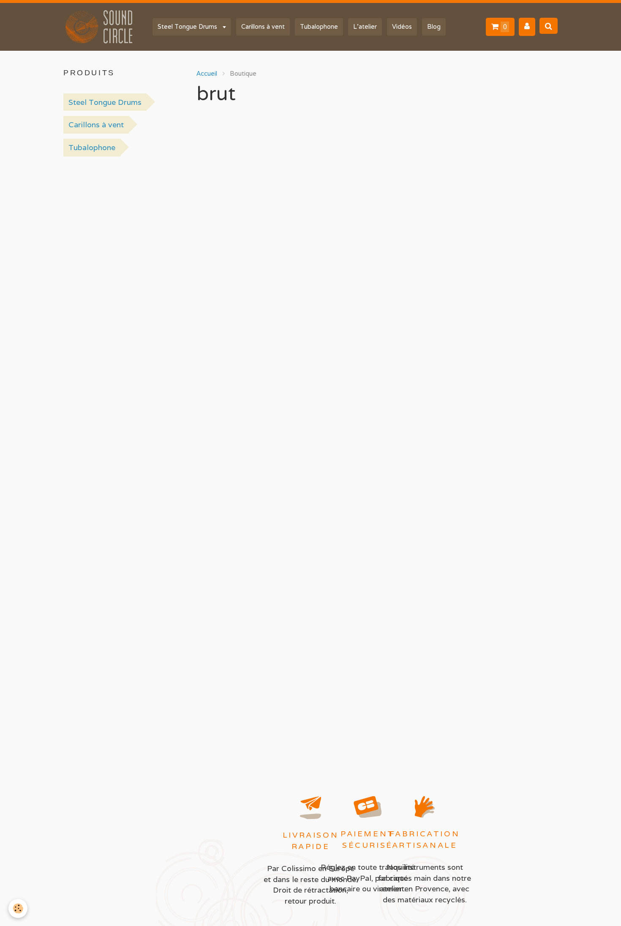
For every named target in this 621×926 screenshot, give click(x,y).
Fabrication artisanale (424, 839)
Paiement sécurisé (367, 839)
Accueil (206, 73)
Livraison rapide (310, 840)
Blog (434, 26)
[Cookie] (17, 908)
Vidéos (402, 26)
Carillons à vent (263, 26)
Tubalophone (319, 26)
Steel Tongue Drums (188, 26)
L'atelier (365, 26)
